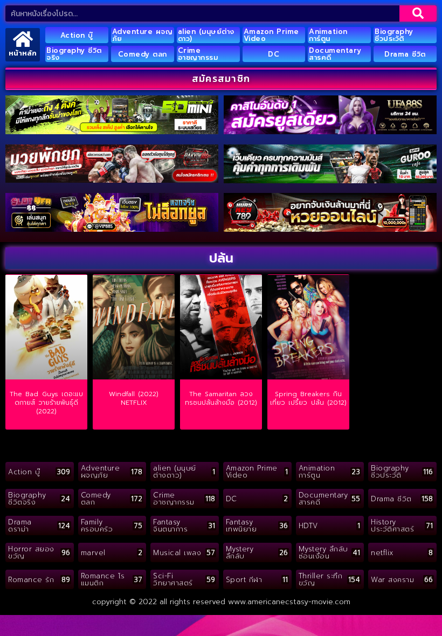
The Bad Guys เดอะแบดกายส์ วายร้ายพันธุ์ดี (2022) (46, 402)
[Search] (418, 13)
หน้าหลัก (23, 53)
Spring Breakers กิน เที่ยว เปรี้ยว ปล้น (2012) (308, 398)
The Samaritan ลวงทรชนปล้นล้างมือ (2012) (221, 398)
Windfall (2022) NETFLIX (133, 398)
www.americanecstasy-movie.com (289, 601)
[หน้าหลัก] (23, 39)
